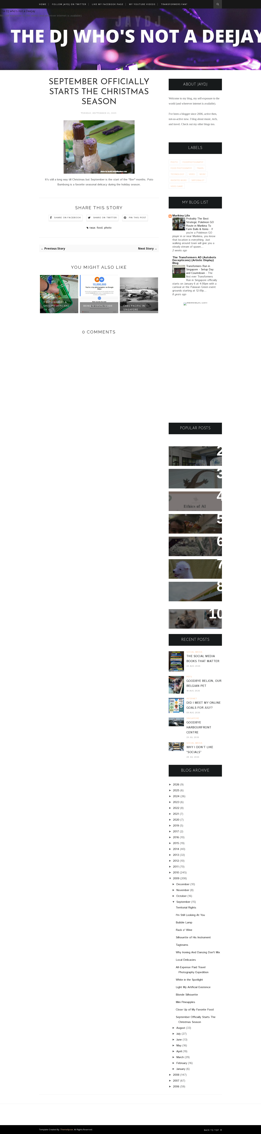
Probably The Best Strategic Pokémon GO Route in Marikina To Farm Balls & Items (200, 224)
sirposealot (197, 180)
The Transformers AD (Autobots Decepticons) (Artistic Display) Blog (194, 260)
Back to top (212, 1130)
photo (108, 228)
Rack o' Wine (184, 930)
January (180, 1069)
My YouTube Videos (142, 4)
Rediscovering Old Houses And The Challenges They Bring (192, 546)
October (181, 896)
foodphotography (193, 162)
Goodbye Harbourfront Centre (198, 728)
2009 (176, 878)
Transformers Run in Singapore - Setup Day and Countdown (199, 269)
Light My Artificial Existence (193, 987)
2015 (176, 843)
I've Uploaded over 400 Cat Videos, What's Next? (193, 616)
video (192, 174)
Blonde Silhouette (187, 995)
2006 (176, 1087)
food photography (181, 168)
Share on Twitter (105, 217)
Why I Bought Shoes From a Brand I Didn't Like (194, 589)
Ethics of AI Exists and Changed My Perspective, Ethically (192, 501)
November (182, 890)
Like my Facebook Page (107, 4)
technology (177, 174)
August (180, 1028)
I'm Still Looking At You (190, 915)
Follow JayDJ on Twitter (69, 4)
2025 (176, 790)
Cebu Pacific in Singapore (94, 307)
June (179, 1040)
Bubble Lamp (184, 923)
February (181, 1063)
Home (42, 4)
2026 (176, 785)
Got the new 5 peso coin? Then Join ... (137, 307)
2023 (176, 802)
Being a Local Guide (58, 305)
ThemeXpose (66, 1129)
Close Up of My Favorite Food (195, 1010)
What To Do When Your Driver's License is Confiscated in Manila (190, 456)
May (178, 1046)
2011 (176, 867)
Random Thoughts (186, 564)
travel (200, 168)
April (179, 1051)
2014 (176, 849)
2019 (176, 826)
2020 (176, 820)
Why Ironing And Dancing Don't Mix (198, 952)
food (99, 228)
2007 (176, 1081)
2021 (176, 814)
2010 (176, 873)
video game (177, 186)
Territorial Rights (186, 908)
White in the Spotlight (189, 980)
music (203, 174)
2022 (176, 808)
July (178, 1034)
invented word (179, 180)
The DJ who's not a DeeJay (17, 11)
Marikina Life (181, 216)
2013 (176, 855)
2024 (176, 796)
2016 (176, 837)
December (182, 884)
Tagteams (182, 945)
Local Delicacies (186, 960)
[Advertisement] (195, 364)
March (180, 1057)
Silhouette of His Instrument (193, 937)
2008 (176, 1075)
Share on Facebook (67, 217)
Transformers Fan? (174, 4)
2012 (176, 861)
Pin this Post (137, 217)
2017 (176, 832)
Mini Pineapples (185, 1002)
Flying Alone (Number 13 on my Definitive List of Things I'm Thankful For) (193, 524)
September (183, 902)
